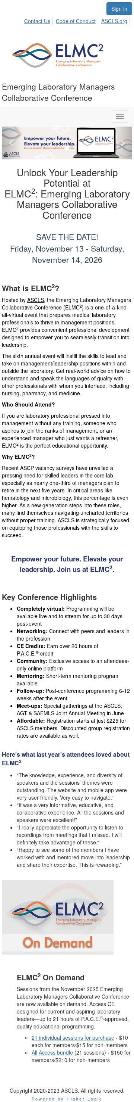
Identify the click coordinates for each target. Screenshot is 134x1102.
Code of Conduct (76, 21)
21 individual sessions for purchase (73, 1037)
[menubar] (77, 20)
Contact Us (37, 21)
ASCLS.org (114, 21)
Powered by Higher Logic (67, 1099)
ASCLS (35, 299)
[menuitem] (39, 20)
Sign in (119, 8)
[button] (12, 143)
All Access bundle (52, 1052)
